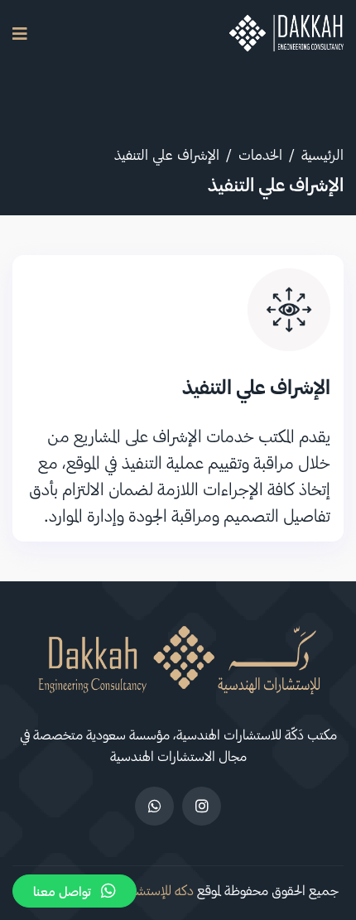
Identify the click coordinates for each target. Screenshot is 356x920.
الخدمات (260, 154)
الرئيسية (322, 154)
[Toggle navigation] (19, 33)
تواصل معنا (62, 891)
